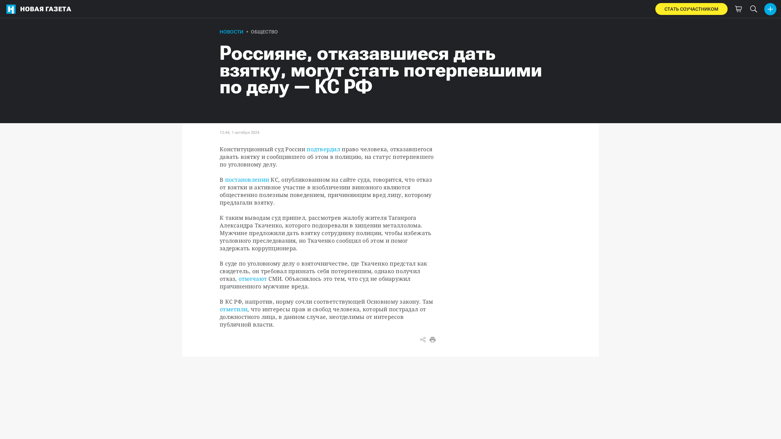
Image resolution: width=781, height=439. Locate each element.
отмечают (253, 278)
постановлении (246, 179)
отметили (233, 309)
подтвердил (323, 149)
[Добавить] (770, 9)
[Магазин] (738, 9)
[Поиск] (753, 9)
